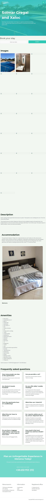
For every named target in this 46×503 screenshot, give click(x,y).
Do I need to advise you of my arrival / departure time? (34, 415)
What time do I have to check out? (9, 415)
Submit (37, 41)
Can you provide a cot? (32, 374)
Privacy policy (20, 490)
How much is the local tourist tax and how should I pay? (34, 432)
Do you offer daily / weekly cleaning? (34, 386)
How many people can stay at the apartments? (11, 375)
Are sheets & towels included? (8, 386)
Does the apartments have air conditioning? (10, 403)
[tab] (11, 374)
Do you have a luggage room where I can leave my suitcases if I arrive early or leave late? (10, 432)
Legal (18, 488)
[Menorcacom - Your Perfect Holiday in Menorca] (5, 2)
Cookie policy (20, 487)
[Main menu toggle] (43, 2)
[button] (3, 273)
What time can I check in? (33, 402)
